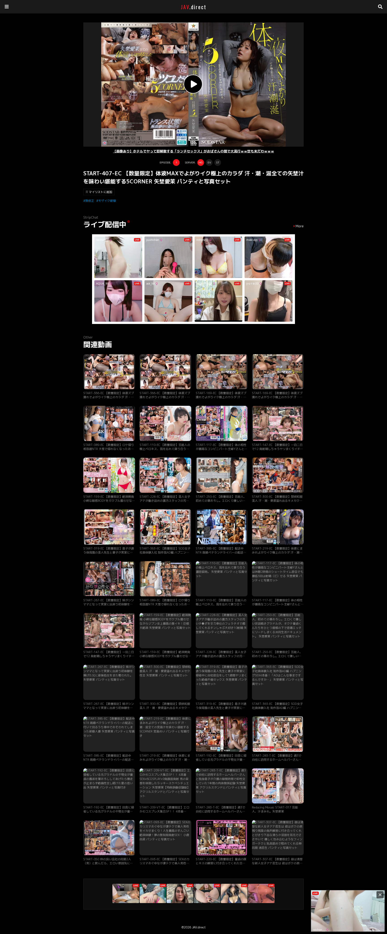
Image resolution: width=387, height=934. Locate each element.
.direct (193, 7)
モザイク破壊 (107, 201)
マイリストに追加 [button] (100, 192)
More (300, 226)
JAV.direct (199, 927)
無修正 (89, 201)
